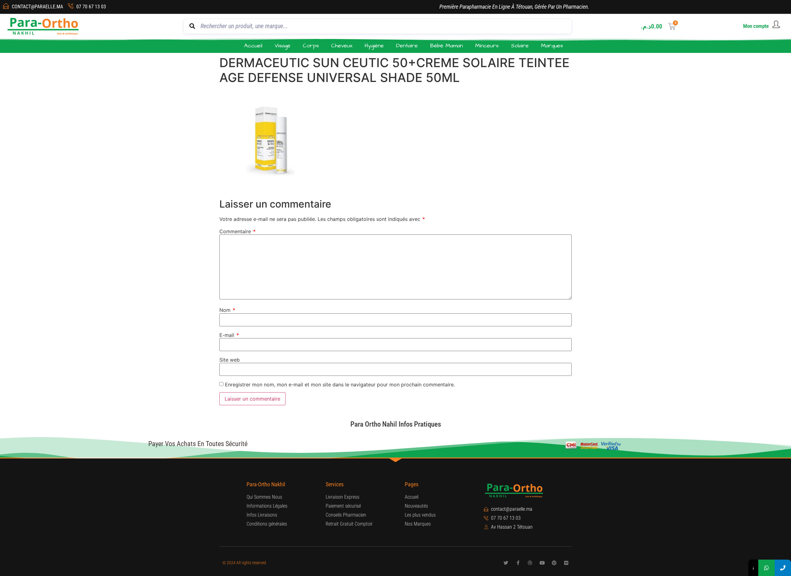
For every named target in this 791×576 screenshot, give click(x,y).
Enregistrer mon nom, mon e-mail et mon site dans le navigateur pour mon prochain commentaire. (340, 384)
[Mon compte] (776, 24)
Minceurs (487, 45)
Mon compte (756, 26)
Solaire (520, 45)
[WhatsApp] (766, 568)
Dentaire (407, 45)
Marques (552, 45)
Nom (227, 309)
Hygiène (374, 45)
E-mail (229, 335)
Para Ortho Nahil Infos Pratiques (395, 424)
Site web (229, 359)
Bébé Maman (446, 45)
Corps (311, 45)
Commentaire (237, 231)
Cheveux (341, 45)
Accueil (253, 45)
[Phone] (783, 568)
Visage (282, 45)
